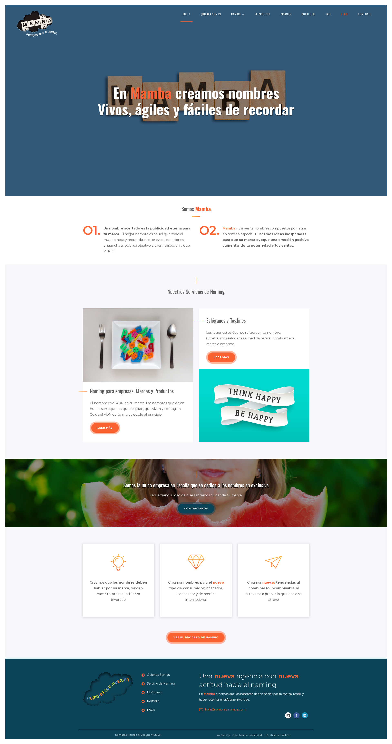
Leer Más (105, 427)
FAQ (328, 14)
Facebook (296, 715)
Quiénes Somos (210, 14)
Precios (286, 14)
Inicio (186, 14)
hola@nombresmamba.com (225, 709)
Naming (236, 14)
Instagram (288, 715)
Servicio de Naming (161, 683)
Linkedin (305, 715)
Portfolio (309, 14)
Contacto (365, 14)
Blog (344, 14)
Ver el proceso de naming (196, 637)
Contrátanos (196, 508)
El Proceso (262, 14)
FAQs (151, 710)
